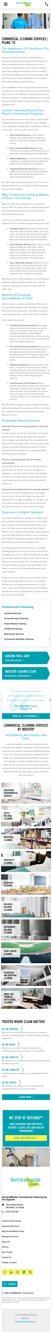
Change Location (9, 1262)
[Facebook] (5, 1272)
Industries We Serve (10, 1226)
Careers (5, 1247)
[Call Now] (46, 4)
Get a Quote (7, 1252)
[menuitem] (27, 613)
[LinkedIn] (11, 1272)
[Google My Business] (24, 1272)
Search (12, 1284)
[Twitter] (30, 1272)
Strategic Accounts (10, 1236)
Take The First (25, 1138)
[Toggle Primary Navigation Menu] (5, 4)
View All (25, 716)
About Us (6, 1242)
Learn (25, 1097)
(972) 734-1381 (12, 1212)
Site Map (25, 1318)
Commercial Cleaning (11, 1221)
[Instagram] (17, 1272)
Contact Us (6, 1257)
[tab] (49, 639)
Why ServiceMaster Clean (13, 1231)
